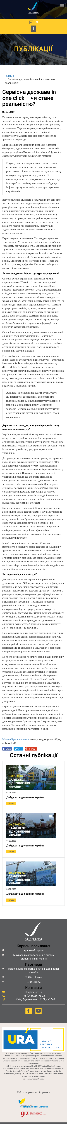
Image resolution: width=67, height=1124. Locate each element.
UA (31, 22)
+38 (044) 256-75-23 (33, 995)
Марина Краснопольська (15, 739)
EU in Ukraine (33, 982)
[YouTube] (38, 1011)
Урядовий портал (33, 950)
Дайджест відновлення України (25, 797)
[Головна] (33, 7)
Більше (11, 803)
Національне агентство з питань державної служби (33, 970)
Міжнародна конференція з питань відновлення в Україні (33, 957)
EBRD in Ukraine (33, 977)
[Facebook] (28, 1011)
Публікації (33, 49)
